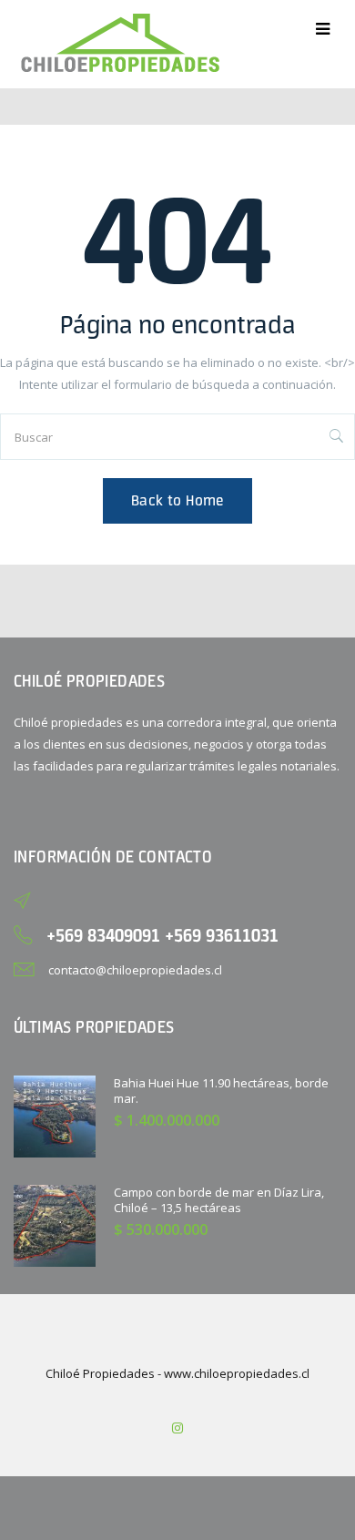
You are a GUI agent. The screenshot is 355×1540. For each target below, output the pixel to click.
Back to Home (177, 500)
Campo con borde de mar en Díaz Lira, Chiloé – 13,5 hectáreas (219, 1200)
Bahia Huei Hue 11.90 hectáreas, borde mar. (221, 1091)
